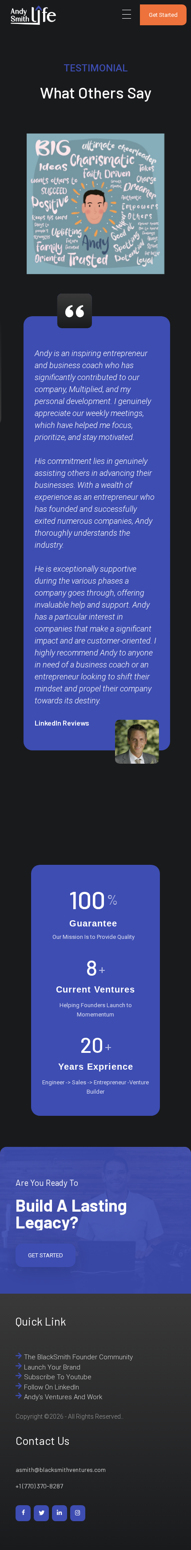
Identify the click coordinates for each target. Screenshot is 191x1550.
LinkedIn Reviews (60, 722)
